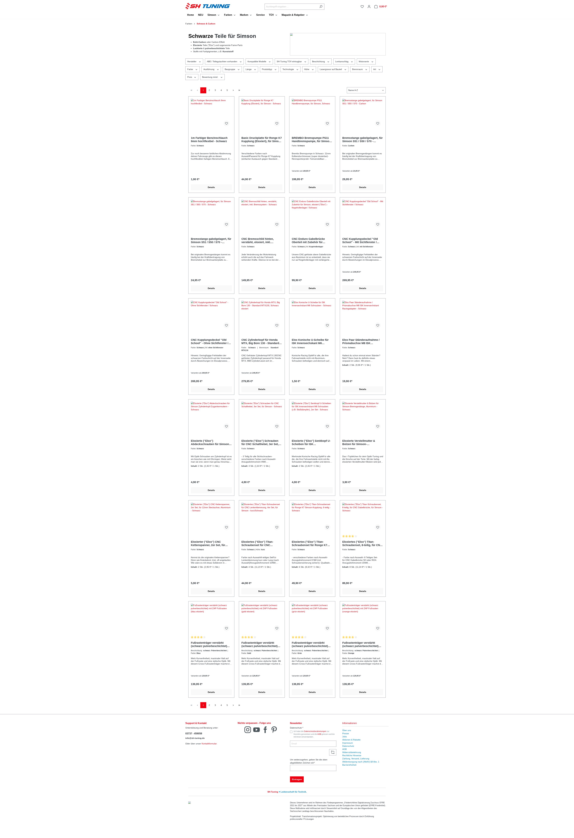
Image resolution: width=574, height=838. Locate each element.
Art (375, 69)
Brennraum (357, 69)
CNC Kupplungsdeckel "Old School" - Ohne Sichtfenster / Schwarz (209, 341)
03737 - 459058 (193, 733)
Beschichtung (318, 61)
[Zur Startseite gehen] (207, 6)
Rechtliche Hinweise (351, 755)
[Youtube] (256, 729)
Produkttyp (267, 69)
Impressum (347, 743)
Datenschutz (348, 746)
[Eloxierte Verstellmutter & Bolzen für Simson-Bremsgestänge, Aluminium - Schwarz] (362, 417)
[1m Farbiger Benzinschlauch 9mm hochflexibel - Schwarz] (211, 114)
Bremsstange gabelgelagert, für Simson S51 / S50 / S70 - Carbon (362, 139)
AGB (319, 734)
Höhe (307, 69)
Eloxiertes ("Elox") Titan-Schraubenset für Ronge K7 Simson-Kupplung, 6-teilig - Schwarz (309, 543)
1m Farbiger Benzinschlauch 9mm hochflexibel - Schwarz (209, 139)
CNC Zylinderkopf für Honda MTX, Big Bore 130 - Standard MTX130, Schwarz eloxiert (260, 341)
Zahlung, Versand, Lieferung (355, 758)
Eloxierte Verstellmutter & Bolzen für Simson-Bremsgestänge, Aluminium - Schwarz (360, 442)
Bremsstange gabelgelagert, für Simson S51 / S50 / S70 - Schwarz (211, 240)
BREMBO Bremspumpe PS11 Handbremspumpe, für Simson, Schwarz (312, 139)
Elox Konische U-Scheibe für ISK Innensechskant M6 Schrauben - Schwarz (310, 341)
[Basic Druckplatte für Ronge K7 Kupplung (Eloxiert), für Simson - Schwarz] (261, 114)
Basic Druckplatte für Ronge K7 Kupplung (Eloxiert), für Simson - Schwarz (261, 139)
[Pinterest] (274, 729)
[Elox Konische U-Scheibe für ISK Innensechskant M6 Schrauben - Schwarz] (312, 316)
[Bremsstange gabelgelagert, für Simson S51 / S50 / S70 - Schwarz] (211, 215)
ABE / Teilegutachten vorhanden (222, 61)
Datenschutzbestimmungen (315, 731)
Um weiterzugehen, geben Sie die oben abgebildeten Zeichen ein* (308, 761)
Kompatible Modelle (257, 61)
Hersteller (192, 61)
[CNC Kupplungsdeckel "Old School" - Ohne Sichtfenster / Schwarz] (211, 316)
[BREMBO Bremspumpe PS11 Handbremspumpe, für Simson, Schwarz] (312, 114)
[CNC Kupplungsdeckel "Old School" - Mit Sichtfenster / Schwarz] (362, 215)
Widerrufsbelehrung (351, 752)
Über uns (346, 730)
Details (211, 187)
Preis (190, 77)
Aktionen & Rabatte (351, 740)
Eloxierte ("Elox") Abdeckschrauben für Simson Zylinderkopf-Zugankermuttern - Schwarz (211, 442)
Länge (249, 69)
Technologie (288, 69)
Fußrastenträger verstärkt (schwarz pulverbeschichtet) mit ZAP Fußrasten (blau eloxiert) (209, 644)
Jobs (344, 736)
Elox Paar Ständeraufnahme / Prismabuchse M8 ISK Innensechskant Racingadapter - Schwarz (362, 341)
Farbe (190, 69)
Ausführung (209, 69)
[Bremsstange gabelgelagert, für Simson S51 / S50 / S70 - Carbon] (362, 114)
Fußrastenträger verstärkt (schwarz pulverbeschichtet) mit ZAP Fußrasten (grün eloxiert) (310, 644)
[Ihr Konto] (369, 6)
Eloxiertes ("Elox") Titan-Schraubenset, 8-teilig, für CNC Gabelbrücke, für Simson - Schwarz (362, 543)
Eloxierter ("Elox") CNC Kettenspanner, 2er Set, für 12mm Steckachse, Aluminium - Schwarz (211, 543)
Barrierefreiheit (349, 765)
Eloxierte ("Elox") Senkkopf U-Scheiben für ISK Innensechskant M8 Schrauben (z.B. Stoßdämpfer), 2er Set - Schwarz (311, 442)
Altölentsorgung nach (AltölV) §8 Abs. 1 (360, 762)
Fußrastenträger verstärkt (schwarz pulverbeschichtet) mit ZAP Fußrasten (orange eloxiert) (360, 644)
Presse (345, 733)
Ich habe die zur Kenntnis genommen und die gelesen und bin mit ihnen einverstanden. (314, 734)
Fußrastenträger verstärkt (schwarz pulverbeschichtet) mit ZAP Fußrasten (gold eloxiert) (259, 644)
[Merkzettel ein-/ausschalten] (226, 123)
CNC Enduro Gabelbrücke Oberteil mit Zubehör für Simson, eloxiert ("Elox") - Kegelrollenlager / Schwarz (309, 240)
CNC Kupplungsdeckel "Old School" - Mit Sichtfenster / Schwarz (360, 240)
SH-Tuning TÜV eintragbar (289, 61)
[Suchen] (320, 7)
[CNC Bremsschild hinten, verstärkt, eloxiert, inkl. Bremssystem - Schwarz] (261, 215)
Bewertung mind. (210, 77)
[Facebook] (265, 729)
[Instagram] (247, 729)
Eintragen (297, 779)
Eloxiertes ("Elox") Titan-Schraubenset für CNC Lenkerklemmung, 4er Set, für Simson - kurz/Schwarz (260, 543)
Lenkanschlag (342, 61)
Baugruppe (230, 69)
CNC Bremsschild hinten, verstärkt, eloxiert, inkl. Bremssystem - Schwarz (257, 240)
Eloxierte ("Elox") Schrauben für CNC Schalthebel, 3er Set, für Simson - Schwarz (260, 442)
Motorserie (364, 61)
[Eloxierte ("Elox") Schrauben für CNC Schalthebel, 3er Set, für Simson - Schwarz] (261, 417)
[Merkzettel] (362, 6)
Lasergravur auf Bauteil (331, 69)
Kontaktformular (209, 743)
